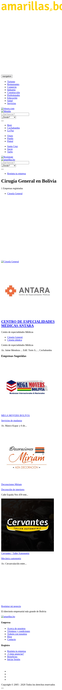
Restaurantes (13, 84)
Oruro (10, 135)
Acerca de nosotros (16, 628)
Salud (10, 100)
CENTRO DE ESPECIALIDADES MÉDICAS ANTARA (28, 324)
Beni (9, 125)
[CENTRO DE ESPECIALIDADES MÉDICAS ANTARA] (27, 315)
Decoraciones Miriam (11, 484)
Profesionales (13, 95)
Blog (9, 636)
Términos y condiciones (18, 631)
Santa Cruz (12, 146)
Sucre (10, 149)
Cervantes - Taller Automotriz (15, 553)
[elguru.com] (7, 108)
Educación (12, 98)
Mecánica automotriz (11, 558)
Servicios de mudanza (11, 420)
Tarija (10, 151)
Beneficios (12, 656)
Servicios (11, 103)
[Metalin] (6, 111)
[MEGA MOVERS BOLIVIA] (27, 412)
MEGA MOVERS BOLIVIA (15, 415)
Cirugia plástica (14, 340)
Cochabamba (13, 128)
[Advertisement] (31, 43)
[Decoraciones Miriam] (27, 481)
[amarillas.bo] (8, 616)
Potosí (10, 141)
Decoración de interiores (12, 489)
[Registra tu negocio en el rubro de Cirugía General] (10, 261)
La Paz (10, 130)
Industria (11, 89)
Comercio (12, 87)
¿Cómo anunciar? (15, 654)
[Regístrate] (31, 157)
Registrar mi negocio (11, 606)
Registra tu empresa (16, 173)
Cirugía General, (15, 337)
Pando (10, 138)
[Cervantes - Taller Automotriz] (27, 550)
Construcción (13, 92)
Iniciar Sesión (13, 659)
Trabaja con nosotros (17, 634)
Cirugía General (14, 193)
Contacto (11, 639)
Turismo (11, 81)
